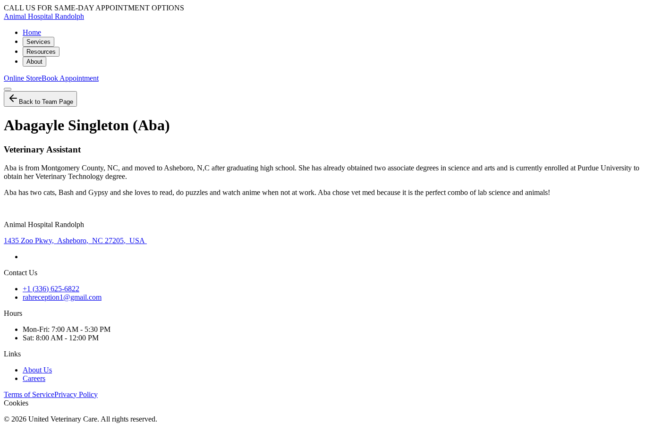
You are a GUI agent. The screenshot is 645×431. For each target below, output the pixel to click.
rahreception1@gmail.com (62, 297)
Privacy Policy (76, 394)
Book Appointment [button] (70, 78)
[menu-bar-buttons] (7, 89)
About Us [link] (37, 370)
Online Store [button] (23, 78)
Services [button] (38, 41)
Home (32, 32)
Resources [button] (41, 51)
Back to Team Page (46, 101)
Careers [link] (34, 378)
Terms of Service (29, 394)
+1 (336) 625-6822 (51, 289)
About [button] (34, 61)
